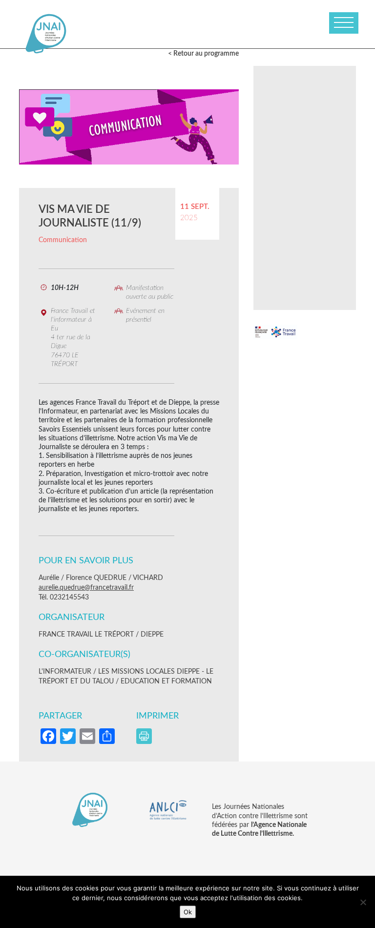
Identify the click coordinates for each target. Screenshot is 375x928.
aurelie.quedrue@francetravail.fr (86, 587)
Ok (188, 912)
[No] (363, 902)
